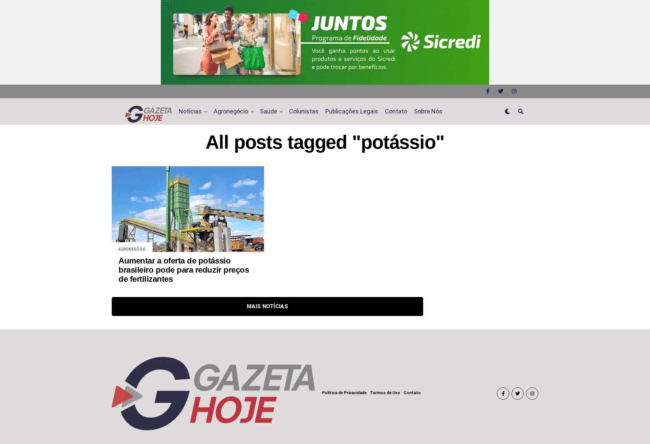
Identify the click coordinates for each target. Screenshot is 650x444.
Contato (396, 111)
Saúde (268, 111)
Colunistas (304, 111)
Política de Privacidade (344, 392)
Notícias (190, 111)
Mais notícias (267, 306)
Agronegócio (231, 111)
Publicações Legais (351, 111)
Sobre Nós (428, 111)
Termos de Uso (385, 392)
